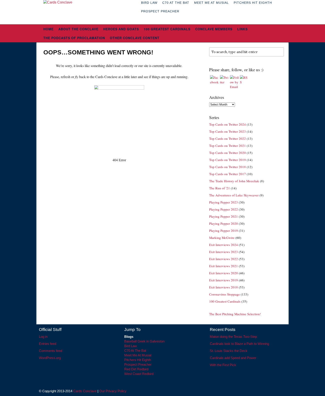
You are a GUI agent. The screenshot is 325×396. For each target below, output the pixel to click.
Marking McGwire (222, 237)
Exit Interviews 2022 (223, 259)
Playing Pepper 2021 (223, 216)
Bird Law (130, 346)
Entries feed (47, 344)
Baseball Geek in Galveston (144, 341)
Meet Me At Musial (137, 355)
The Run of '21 (219, 188)
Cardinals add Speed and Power (233, 358)
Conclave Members (213, 29)
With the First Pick (223, 365)
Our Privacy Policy (112, 391)
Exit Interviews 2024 (223, 244)
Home (48, 29)
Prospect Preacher (160, 11)
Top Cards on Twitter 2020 (227, 152)
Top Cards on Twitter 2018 (227, 167)
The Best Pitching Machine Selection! (235, 314)
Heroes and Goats (121, 29)
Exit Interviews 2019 (223, 280)
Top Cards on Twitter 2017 (227, 174)
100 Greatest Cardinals (167, 29)
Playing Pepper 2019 (223, 230)
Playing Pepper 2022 (223, 209)
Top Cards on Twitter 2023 (227, 131)
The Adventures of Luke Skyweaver (234, 195)
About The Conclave (78, 29)
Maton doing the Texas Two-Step (233, 336)
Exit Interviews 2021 (223, 266)
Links (242, 29)
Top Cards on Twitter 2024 (227, 124)
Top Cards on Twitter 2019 (227, 160)
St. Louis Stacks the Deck (228, 351)
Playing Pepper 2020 (223, 223)
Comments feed (50, 351)
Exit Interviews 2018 (223, 287)
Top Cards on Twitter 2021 (227, 145)
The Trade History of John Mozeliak (234, 181)
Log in (43, 336)
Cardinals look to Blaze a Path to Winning (239, 344)
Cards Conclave (85, 391)
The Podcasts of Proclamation (74, 38)
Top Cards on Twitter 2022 (227, 138)
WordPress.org (50, 358)
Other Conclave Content (134, 38)
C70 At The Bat (135, 350)
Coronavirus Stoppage (224, 294)
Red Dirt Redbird (136, 369)
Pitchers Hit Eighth (137, 360)
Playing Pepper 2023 (223, 202)
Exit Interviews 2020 (223, 273)
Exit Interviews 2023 (223, 252)
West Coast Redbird (138, 374)
